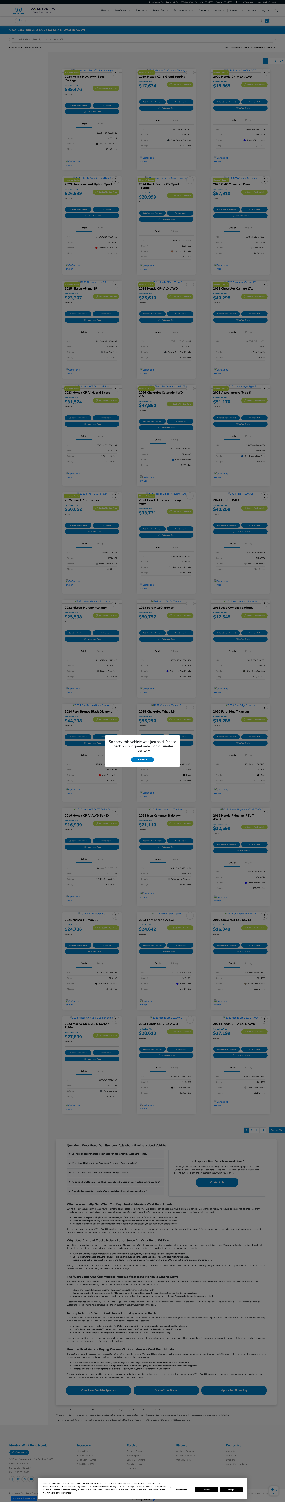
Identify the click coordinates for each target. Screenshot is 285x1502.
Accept (231, 1490)
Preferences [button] (66, 1493)
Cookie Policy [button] (129, 1490)
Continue (142, 759)
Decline (206, 1490)
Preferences (181, 1490)
